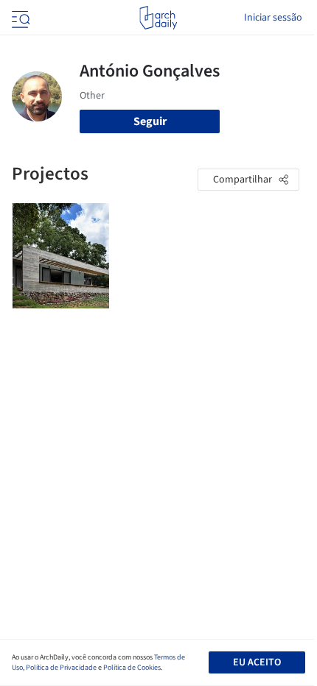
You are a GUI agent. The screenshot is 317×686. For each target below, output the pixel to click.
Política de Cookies (132, 667)
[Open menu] (19, 17)
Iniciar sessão (273, 18)
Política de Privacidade (61, 667)
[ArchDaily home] (158, 17)
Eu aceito (257, 662)
